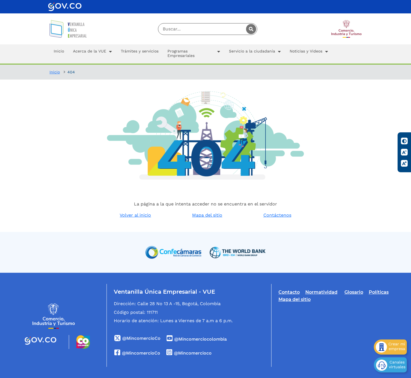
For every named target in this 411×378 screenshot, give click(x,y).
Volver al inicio (135, 215)
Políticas (379, 292)
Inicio (54, 72)
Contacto (289, 292)
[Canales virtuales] (390, 364)
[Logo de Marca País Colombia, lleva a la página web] (79, 342)
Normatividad (321, 292)
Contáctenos (277, 215)
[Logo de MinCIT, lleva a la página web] (53, 316)
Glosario (353, 292)
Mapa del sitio (207, 215)
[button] (92, 54)
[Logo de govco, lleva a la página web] (65, 6)
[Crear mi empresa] (390, 347)
